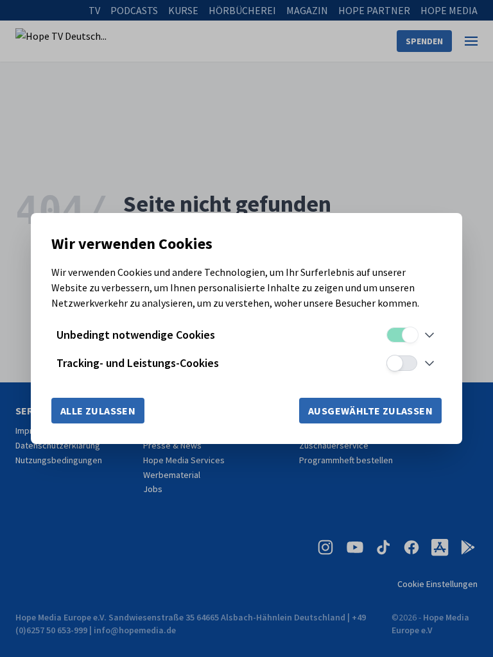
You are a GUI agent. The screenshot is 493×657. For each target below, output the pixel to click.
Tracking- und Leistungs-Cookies (137, 362)
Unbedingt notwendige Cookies (135, 334)
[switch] (401, 335)
